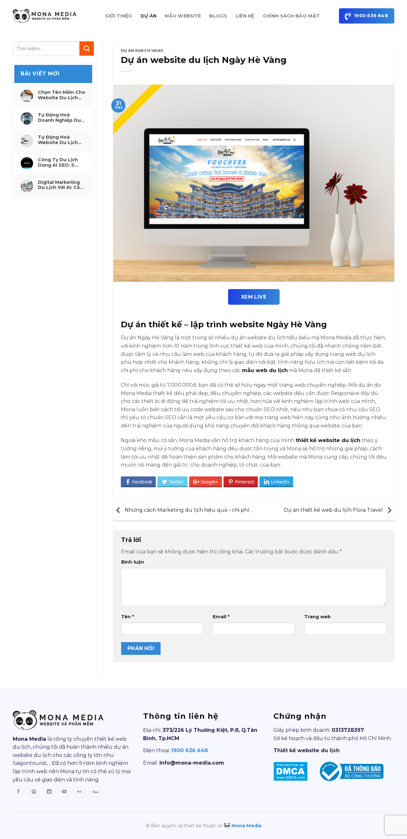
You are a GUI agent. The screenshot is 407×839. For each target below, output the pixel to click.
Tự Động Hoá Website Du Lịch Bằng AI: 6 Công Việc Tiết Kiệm (58, 140)
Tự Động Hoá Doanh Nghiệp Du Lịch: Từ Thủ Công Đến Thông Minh (60, 117)
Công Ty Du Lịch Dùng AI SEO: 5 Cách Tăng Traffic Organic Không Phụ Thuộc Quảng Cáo (61, 162)
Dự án (148, 16)
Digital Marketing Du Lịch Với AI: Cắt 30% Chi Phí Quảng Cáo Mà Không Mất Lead (61, 185)
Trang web (317, 617)
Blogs (218, 16)
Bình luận (132, 562)
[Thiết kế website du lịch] (44, 16)
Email (221, 617)
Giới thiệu (118, 16)
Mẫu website (183, 16)
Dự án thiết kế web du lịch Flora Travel (334, 510)
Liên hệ (245, 16)
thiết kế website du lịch (328, 440)
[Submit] (86, 48)
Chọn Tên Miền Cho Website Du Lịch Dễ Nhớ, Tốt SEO (61, 95)
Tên (127, 617)
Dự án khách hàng (142, 50)
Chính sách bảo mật (291, 16)
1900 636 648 (189, 750)
